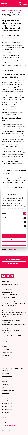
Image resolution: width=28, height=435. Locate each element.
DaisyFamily (5, 384)
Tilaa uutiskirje (5, 373)
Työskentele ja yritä (7, 352)
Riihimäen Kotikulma (7, 409)
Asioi (3, 361)
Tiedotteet (18, 10)
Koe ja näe (4, 346)
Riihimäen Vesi (5, 401)
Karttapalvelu (5, 381)
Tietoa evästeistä (6, 430)
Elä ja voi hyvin (5, 355)
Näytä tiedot (21, 231)
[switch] (24, 218)
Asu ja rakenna (5, 344)
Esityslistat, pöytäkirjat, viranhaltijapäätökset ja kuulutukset (14, 369)
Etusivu (3, 10)
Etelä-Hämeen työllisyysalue (9, 415)
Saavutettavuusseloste (15, 428)
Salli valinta (14, 239)
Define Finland (5, 418)
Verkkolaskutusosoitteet (8, 390)
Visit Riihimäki (5, 412)
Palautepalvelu (18, 264)
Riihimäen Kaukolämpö (7, 406)
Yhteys (20, 4)
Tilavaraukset (5, 393)
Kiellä (14, 243)
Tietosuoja (4, 428)
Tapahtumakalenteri (7, 376)
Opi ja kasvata (5, 349)
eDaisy (3, 387)
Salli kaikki (14, 235)
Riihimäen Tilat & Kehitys (8, 403)
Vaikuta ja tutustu (6, 358)
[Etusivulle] (6, 3)
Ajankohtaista (10, 10)
